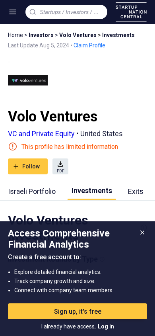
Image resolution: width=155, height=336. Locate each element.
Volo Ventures (78, 35)
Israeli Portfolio (32, 191)
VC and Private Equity (41, 133)
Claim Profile (89, 45)
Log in (106, 326)
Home (15, 35)
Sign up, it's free (77, 311)
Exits (135, 191)
